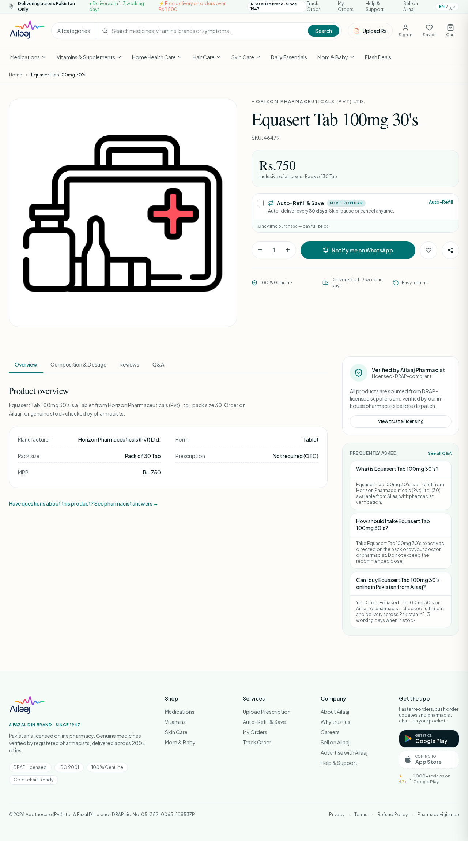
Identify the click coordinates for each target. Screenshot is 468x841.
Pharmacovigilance (438, 814)
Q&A (158, 364)
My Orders (346, 6)
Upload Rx (374, 30)
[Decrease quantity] (260, 249)
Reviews (129, 364)
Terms (360, 814)
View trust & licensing (401, 421)
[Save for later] (428, 250)
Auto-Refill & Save (264, 721)
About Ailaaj (335, 711)
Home (15, 75)
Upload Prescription (267, 711)
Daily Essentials (289, 57)
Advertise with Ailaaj (344, 752)
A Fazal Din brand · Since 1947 (273, 6)
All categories (73, 30)
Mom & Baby (332, 57)
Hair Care (204, 57)
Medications (25, 57)
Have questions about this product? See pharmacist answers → (83, 503)
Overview (26, 364)
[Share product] (450, 250)
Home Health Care (154, 57)
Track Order (313, 6)
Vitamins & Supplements (86, 57)
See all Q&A (440, 453)
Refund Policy (392, 814)
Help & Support (375, 6)
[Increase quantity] (287, 249)
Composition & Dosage (78, 364)
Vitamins (175, 721)
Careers (330, 732)
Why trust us (335, 721)
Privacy (336, 814)
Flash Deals (378, 57)
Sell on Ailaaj (410, 6)
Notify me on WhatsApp (362, 250)
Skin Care (242, 57)
